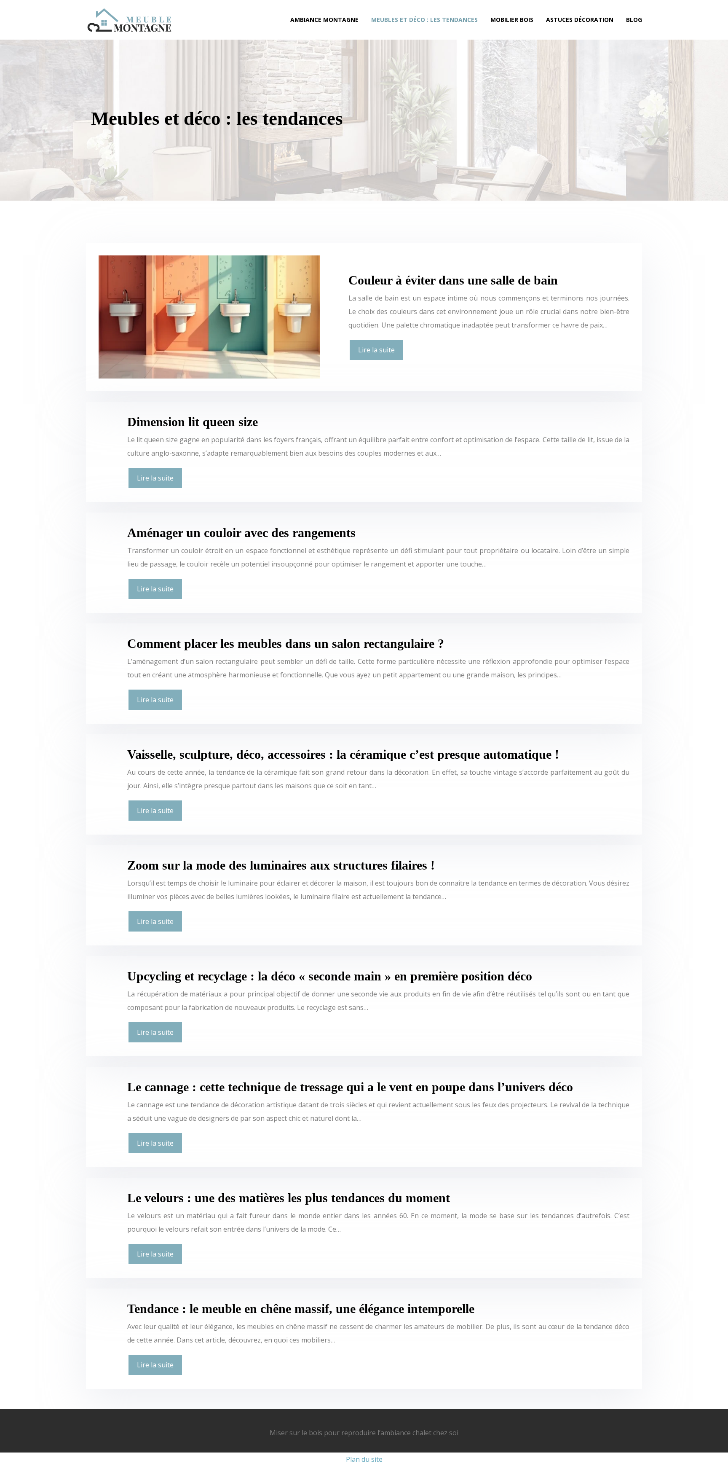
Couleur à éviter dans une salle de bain (453, 280)
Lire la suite (376, 349)
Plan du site (364, 1459)
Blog (634, 20)
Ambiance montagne (324, 20)
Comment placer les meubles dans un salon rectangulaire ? (285, 643)
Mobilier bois (511, 20)
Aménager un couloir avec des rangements (241, 533)
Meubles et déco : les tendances (424, 20)
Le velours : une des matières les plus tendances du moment (288, 1198)
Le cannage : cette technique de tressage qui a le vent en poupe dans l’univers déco (350, 1087)
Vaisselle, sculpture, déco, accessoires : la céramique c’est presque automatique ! (343, 754)
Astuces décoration (579, 20)
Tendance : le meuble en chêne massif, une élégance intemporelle (300, 1309)
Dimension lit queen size (192, 422)
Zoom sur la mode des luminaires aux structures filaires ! (281, 865)
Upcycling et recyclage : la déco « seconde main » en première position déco (329, 976)
